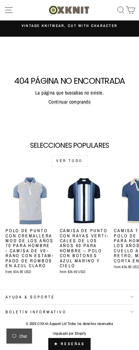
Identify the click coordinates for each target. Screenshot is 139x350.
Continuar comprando (69, 101)
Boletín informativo (35, 312)
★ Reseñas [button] (69, 343)
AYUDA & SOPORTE (30, 297)
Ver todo (69, 160)
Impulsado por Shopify (69, 333)
